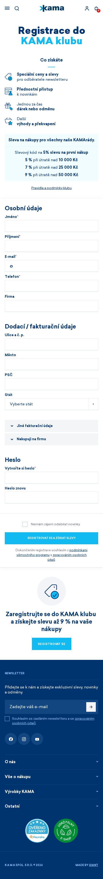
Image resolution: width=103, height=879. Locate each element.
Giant (93, 865)
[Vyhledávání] (16, 8)
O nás (10, 762)
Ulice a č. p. (14, 335)
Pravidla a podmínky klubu (51, 188)
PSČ (8, 375)
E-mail (10, 257)
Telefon (12, 277)
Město (10, 355)
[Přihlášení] (87, 8)
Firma (9, 297)
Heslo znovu (15, 488)
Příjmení (12, 237)
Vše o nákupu (18, 776)
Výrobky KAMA (19, 791)
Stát (8, 395)
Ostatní (12, 806)
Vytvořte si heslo (19, 468)
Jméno (11, 217)
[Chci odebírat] (91, 707)
